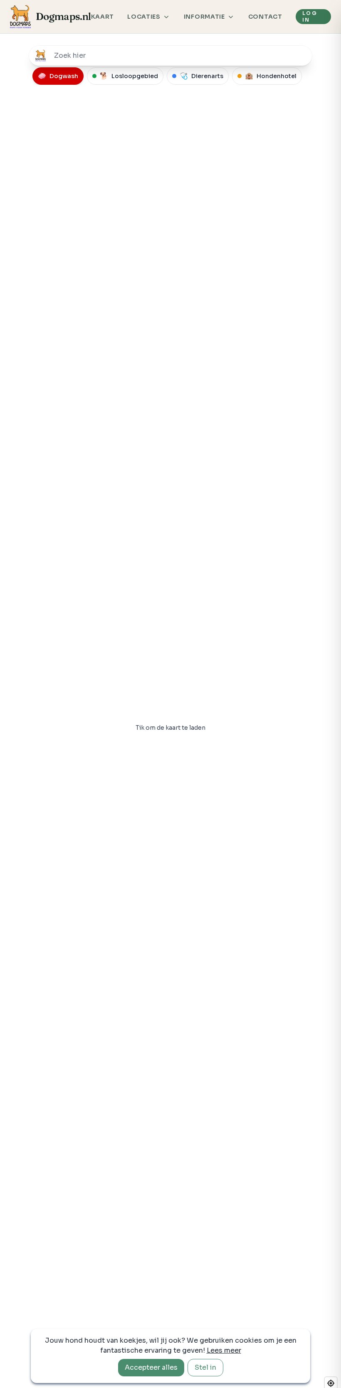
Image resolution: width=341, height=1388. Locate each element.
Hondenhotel (271, 75)
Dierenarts (201, 75)
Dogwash (58, 75)
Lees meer (224, 1350)
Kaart (102, 16)
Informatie (204, 16)
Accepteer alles (151, 1367)
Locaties (144, 16)
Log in (309, 16)
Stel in (205, 1367)
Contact (265, 16)
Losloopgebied (129, 75)
